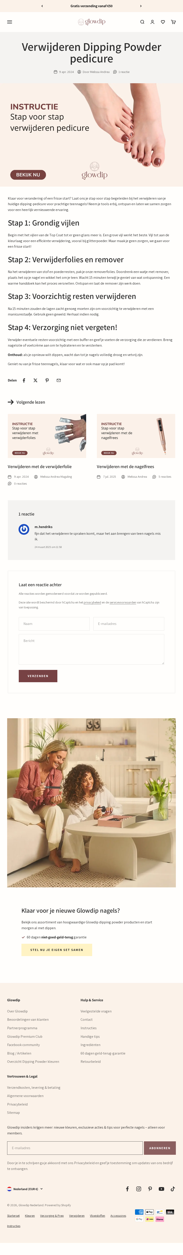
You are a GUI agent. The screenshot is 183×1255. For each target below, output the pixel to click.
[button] (163, 22)
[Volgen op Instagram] (139, 1189)
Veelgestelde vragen (96, 1011)
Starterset (13, 1216)
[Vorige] (42, 6)
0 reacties (20, 484)
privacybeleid (92, 602)
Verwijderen (77, 1216)
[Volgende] (141, 6)
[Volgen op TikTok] (173, 1189)
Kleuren (30, 1216)
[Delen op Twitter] (35, 380)
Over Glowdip (17, 1011)
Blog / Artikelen (19, 1053)
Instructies (89, 1028)
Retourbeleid (91, 1061)
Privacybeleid (17, 1104)
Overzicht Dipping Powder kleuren (33, 1061)
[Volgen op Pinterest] (150, 1189)
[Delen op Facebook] (23, 380)
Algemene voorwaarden (25, 1095)
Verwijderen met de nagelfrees (125, 466)
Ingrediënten (90, 1044)
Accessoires (118, 1216)
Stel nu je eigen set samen (56, 950)
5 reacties (165, 477)
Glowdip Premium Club (24, 1036)
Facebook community (23, 1044)
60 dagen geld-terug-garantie (103, 1053)
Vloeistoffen (97, 1216)
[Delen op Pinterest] (47, 380)
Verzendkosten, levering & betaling (33, 1087)
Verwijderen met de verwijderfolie (40, 466)
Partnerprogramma (22, 1028)
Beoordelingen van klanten (28, 1019)
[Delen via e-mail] (58, 380)
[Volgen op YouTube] (161, 1189)
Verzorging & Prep (52, 1216)
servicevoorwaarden (123, 602)
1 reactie (124, 72)
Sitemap (13, 1112)
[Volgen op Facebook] (127, 1189)
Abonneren (160, 1148)
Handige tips (90, 1036)
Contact (87, 1019)
